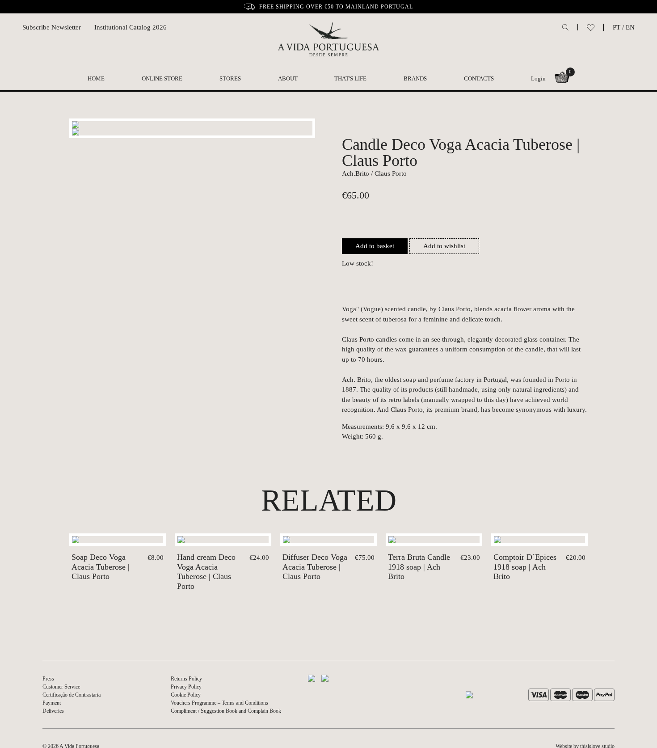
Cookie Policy (186, 695)
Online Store (162, 78)
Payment (51, 703)
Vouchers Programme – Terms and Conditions (219, 703)
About (288, 78)
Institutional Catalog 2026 (130, 27)
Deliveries (53, 711)
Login (538, 78)
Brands (415, 78)
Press (48, 679)
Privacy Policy (186, 687)
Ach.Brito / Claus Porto (374, 173)
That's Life (350, 78)
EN (630, 27)
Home (96, 78)
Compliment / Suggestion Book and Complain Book (226, 711)
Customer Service (61, 687)
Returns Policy (186, 679)
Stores (230, 78)
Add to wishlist (444, 245)
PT (616, 27)
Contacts (479, 78)
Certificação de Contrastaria (71, 695)
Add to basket (374, 245)
